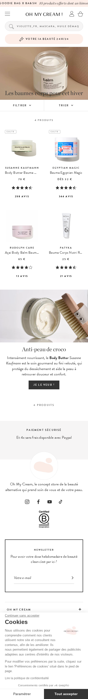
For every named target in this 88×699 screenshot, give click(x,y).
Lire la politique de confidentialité (27, 678)
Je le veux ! (44, 385)
